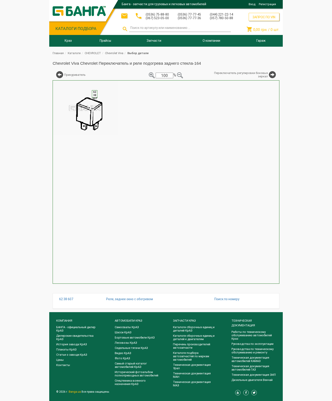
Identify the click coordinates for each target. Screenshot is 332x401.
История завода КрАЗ (71, 344)
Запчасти (154, 40)
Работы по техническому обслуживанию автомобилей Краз (251, 335)
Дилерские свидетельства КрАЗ (75, 337)
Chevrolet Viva (114, 53)
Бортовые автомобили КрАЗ (135, 337)
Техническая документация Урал (192, 366)
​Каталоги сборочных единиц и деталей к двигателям (194, 337)
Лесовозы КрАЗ (126, 342)
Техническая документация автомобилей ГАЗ (250, 367)
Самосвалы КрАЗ (127, 327)
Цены (60, 360)
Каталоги (74, 53)
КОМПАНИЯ (64, 320)
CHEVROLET (93, 53)
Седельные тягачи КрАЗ (131, 348)
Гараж (261, 40)
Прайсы (105, 40)
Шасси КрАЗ (123, 332)
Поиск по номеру (226, 299)
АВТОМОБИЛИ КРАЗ (128, 320)
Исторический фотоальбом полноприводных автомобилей (136, 373)
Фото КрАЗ (122, 358)
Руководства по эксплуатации (252, 344)
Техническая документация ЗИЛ (253, 374)
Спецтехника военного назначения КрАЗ (130, 382)
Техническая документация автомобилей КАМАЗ (250, 359)
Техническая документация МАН (192, 375)
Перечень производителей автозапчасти (191, 346)
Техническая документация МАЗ (192, 383)
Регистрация (267, 4)
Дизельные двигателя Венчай (252, 380)
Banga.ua (75, 391)
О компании (211, 40)
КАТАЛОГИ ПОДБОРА (75, 28)
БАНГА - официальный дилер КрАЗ (76, 328)
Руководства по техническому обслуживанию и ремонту (252, 350)
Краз (68, 40)
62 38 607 (66, 299)
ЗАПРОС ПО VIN (264, 17)
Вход (252, 4)
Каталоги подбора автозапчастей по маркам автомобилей (191, 356)
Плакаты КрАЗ (66, 349)
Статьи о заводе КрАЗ (71, 354)
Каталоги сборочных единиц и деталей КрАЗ (194, 328)
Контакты (63, 365)
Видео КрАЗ (123, 353)
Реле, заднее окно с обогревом (129, 299)
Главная (58, 53)
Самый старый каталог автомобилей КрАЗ (131, 365)
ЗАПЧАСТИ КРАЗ (184, 320)
